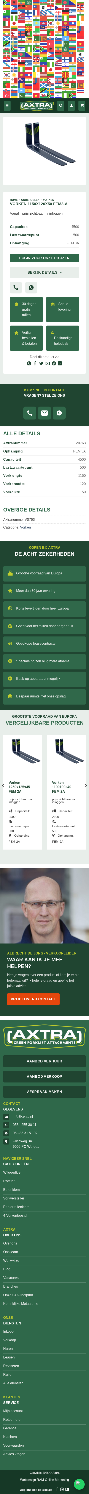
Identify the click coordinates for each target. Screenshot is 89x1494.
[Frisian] (43, 12)
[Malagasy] (36, 28)
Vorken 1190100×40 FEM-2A (61, 787)
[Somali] (65, 38)
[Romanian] (65, 33)
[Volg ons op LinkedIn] (66, 1489)
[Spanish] (73, 38)
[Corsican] (43, 7)
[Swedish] (14, 43)
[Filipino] (21, 12)
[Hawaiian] (21, 17)
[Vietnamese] (80, 43)
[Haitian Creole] (7, 17)
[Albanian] (14, 2)
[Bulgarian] (80, 2)
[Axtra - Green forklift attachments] (37, 106)
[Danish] (65, 7)
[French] (36, 12)
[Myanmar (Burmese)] (7, 33)
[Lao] (73, 23)
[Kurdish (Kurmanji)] (58, 23)
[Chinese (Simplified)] (29, 7)
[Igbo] (65, 17)
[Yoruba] (29, 48)
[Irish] (80, 17)
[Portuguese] (51, 33)
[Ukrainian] (58, 43)
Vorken (48, 199)
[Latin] (80, 23)
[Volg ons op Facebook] (57, 1489)
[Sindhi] (36, 38)
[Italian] (7, 23)
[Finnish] (29, 12)
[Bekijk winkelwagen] (81, 106)
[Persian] (36, 33)
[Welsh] (7, 48)
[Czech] (58, 7)
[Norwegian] (21, 33)
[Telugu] (36, 43)
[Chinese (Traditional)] (36, 7)
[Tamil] (29, 43)
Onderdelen (30, 199)
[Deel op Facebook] (35, 364)
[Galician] (51, 12)
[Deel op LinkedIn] (60, 364)
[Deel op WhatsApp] (29, 364)
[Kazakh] (36, 23)
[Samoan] (80, 33)
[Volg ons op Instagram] (62, 1489)
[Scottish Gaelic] (7, 38)
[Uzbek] (73, 43)
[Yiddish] (21, 48)
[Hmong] (43, 17)
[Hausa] (14, 17)
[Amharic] (21, 2)
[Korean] (51, 23)
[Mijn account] (71, 106)
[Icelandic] (58, 17)
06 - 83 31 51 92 (25, 1133)
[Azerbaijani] (43, 2)
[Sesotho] (21, 38)
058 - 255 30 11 (25, 1125)
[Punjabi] (58, 33)
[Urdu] (65, 43)
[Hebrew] (29, 17)
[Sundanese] (80, 38)
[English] (80, 7)
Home (14, 199)
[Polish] (43, 33)
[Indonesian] (73, 17)
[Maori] (65, 28)
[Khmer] (43, 23)
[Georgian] (58, 12)
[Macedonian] (29, 28)
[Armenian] (36, 2)
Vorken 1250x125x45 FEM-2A (19, 787)
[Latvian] (7, 28)
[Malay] (43, 28)
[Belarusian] (58, 2)
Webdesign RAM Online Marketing (44, 1480)
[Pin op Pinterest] (54, 364)
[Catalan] (7, 7)
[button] (7, 106)
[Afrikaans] (7, 2)
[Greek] (73, 12)
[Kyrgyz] (65, 23)
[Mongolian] (80, 28)
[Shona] (29, 38)
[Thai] (43, 43)
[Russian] (73, 33)
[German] (65, 12)
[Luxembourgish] (21, 28)
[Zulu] (36, 48)
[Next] (85, 794)
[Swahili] (7, 43)
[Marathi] (73, 28)
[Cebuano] (14, 7)
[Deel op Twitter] (41, 364)
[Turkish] (51, 43)
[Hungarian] (51, 17)
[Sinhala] (43, 38)
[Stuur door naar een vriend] (48, 364)
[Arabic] (29, 2)
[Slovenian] (58, 38)
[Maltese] (58, 28)
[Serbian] (14, 38)
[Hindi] (36, 17)
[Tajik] (21, 43)
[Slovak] (51, 38)
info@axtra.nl (23, 1116)
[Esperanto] (7, 12)
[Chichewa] (21, 7)
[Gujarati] (80, 12)
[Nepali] (14, 33)
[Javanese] (21, 23)
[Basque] (51, 2)
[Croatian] (51, 7)
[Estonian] (14, 12)
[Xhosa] (14, 48)
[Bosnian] (73, 2)
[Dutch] (73, 7)
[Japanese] (14, 23)
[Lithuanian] (14, 28)
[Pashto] (29, 33)
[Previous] (3, 794)
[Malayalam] (51, 28)
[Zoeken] (60, 106)
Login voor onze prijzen (44, 258)
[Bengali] (65, 2)
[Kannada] (29, 23)
